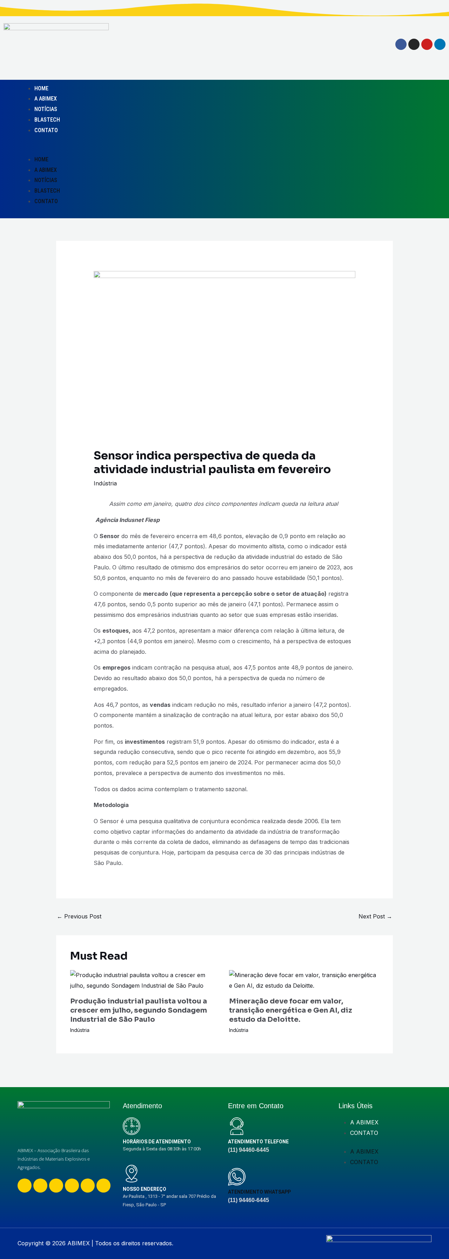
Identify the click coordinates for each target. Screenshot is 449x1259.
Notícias (45, 109)
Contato (46, 130)
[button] (172, 149)
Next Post (375, 916)
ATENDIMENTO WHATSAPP (259, 1192)
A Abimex (45, 98)
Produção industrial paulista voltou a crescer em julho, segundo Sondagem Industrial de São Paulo (138, 1010)
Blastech (47, 119)
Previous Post (79, 916)
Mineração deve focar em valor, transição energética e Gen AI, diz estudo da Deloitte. (290, 1010)
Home (41, 88)
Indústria (105, 483)
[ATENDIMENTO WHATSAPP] (237, 1177)
